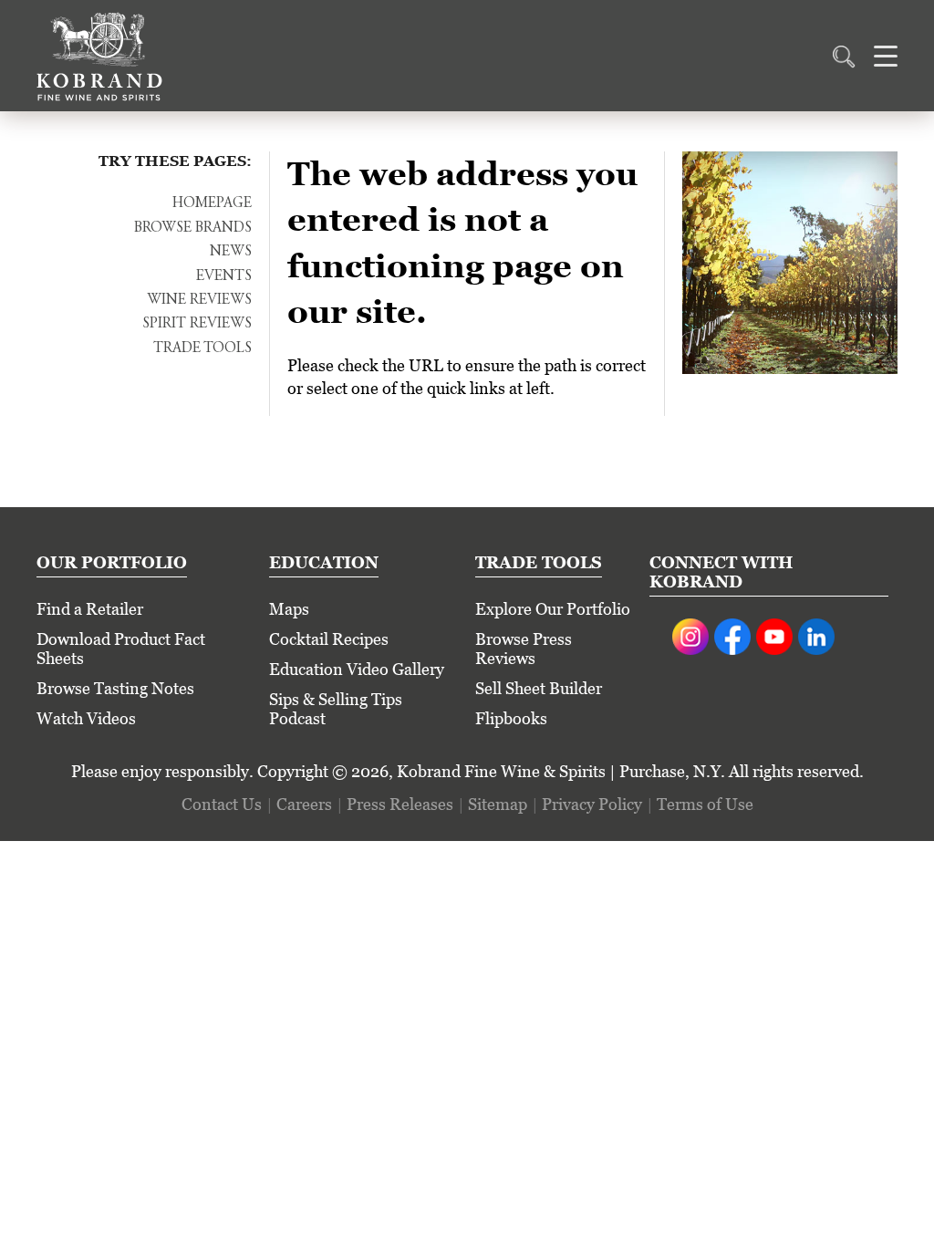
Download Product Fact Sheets (120, 648)
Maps (289, 608)
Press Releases (400, 804)
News (231, 251)
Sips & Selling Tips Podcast (335, 709)
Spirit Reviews (197, 324)
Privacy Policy (592, 804)
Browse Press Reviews (523, 648)
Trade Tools (202, 348)
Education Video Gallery (356, 669)
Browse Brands (193, 228)
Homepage (212, 203)
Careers (304, 804)
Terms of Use (705, 804)
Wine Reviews (199, 300)
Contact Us (222, 804)
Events (224, 276)
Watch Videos (86, 718)
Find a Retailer (89, 608)
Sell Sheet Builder (538, 688)
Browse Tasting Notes (115, 688)
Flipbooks (511, 718)
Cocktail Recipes (329, 639)
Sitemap (497, 804)
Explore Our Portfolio (552, 608)
